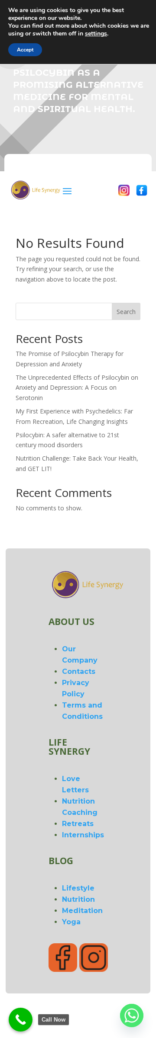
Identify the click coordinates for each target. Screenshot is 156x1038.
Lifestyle (78, 888)
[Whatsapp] (131, 1015)
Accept (25, 49)
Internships (83, 835)
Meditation (82, 911)
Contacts (78, 671)
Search (126, 312)
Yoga (71, 922)
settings (96, 34)
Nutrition (78, 899)
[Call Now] (20, 1020)
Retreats (78, 824)
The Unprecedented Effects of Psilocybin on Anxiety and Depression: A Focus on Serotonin (77, 387)
